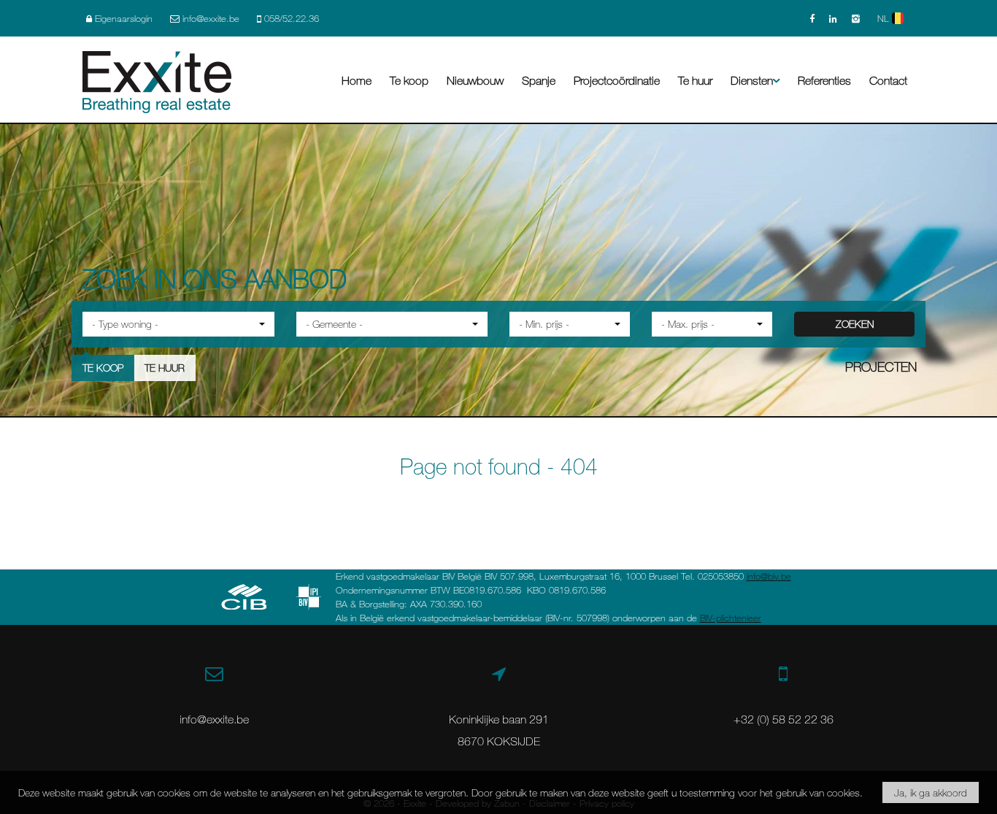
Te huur (695, 80)
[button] (178, 324)
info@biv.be (769, 576)
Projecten (881, 366)
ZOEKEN (855, 324)
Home (357, 80)
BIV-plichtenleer (730, 617)
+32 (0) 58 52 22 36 (784, 719)
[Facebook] (812, 18)
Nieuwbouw (475, 80)
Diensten (752, 80)
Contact (888, 80)
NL (884, 18)
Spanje (538, 80)
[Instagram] (855, 18)
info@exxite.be (214, 719)
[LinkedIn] (833, 18)
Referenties (824, 80)
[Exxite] (156, 80)
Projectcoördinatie (617, 80)
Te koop (409, 80)
